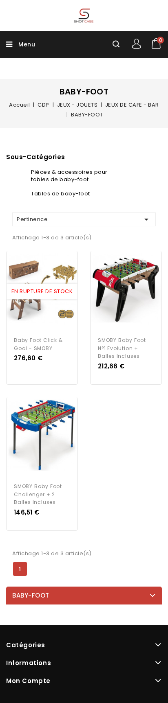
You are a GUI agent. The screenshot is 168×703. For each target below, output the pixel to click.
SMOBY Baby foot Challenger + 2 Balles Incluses (38, 494)
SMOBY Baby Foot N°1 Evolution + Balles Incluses (122, 348)
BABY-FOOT (30, 595)
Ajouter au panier (50, 291)
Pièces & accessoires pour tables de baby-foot (69, 175)
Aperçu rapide (34, 291)
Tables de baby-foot (60, 193)
